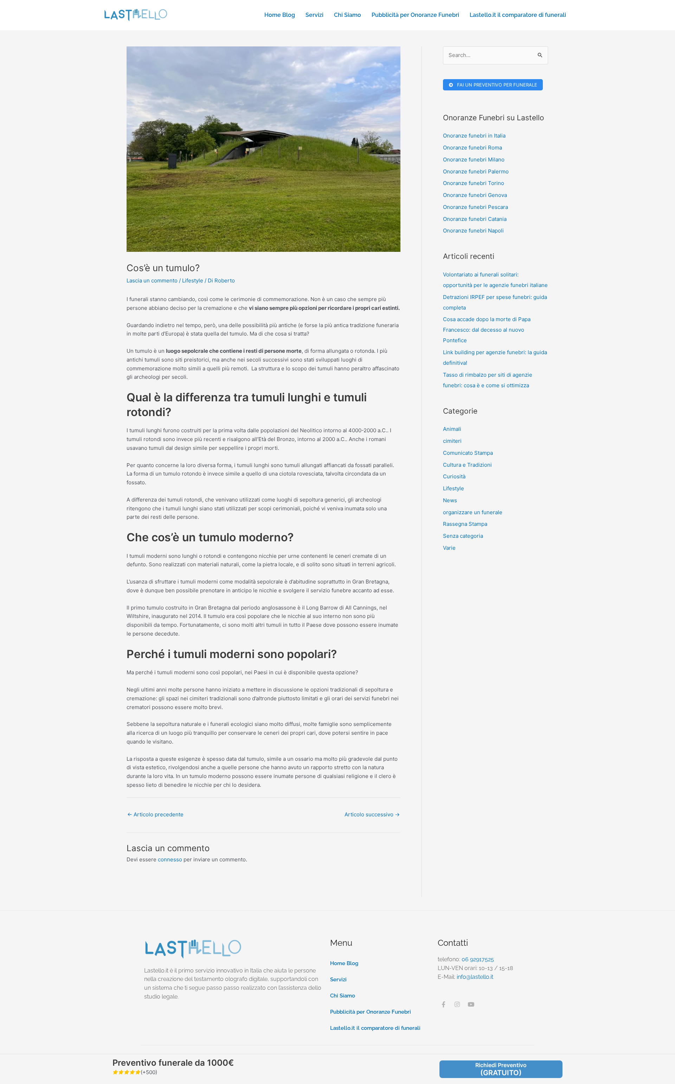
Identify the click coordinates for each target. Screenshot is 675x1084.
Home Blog (279, 15)
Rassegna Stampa (465, 524)
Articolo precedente (155, 814)
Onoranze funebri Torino (473, 183)
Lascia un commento (152, 280)
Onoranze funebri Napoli (473, 230)
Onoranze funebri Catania (475, 219)
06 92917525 (478, 959)
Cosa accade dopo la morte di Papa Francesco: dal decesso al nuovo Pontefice (487, 330)
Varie (449, 547)
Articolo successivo (372, 814)
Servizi (314, 15)
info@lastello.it (475, 977)
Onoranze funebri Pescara (475, 207)
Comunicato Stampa (468, 452)
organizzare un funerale (472, 512)
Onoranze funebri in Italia (474, 135)
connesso (170, 859)
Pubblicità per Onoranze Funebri (415, 15)
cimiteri (452, 441)
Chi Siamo (347, 15)
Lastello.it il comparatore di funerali (518, 15)
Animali (452, 429)
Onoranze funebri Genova (475, 195)
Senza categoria (463, 536)
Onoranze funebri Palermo (476, 171)
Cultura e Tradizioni (467, 464)
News (450, 500)
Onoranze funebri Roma (472, 147)
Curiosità (454, 476)
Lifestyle (192, 280)
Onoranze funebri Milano (473, 159)
